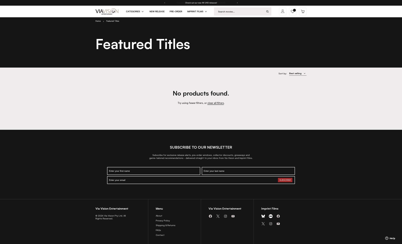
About (159, 215)
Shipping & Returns (165, 225)
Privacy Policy (163, 220)
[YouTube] (233, 216)
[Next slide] (237, 3)
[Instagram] (225, 216)
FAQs (158, 230)
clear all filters (215, 102)
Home (98, 21)
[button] (293, 11)
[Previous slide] (164, 3)
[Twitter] (218, 216)
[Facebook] (210, 216)
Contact (160, 235)
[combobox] (238, 11)
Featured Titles (112, 21)
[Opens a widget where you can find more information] (390, 238)
